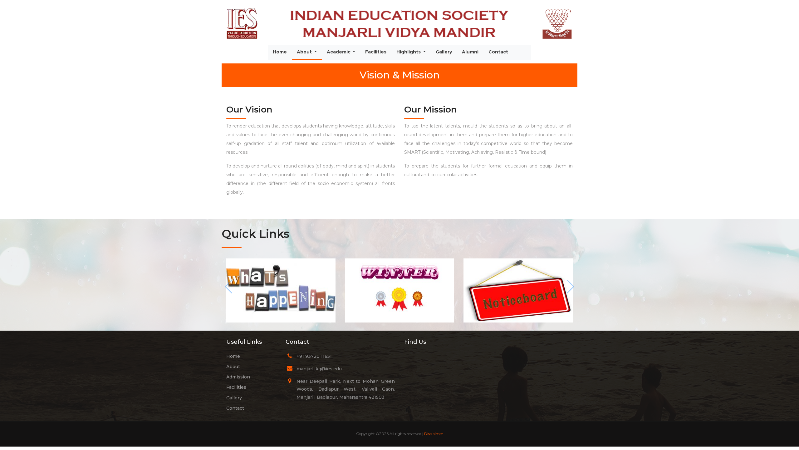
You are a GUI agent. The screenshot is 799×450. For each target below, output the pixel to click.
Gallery (444, 52)
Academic (339, 52)
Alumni (470, 52)
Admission (238, 377)
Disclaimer (433, 433)
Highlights (409, 52)
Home (280, 52)
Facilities (375, 52)
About (309, 52)
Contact (498, 52)
